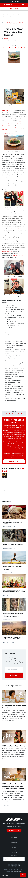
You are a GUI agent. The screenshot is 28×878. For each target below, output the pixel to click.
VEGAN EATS (12, 23)
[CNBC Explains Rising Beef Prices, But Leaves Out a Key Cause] (14, 529)
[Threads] (18, 48)
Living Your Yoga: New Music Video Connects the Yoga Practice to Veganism (12, 568)
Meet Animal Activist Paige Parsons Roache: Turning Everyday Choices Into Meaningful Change (14, 592)
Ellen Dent (5, 38)
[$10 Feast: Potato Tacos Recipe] (14, 731)
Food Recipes (5, 14)
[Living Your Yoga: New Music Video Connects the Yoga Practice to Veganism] (14, 551)
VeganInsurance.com (7, 133)
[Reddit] (12, 48)
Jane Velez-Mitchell (7, 251)
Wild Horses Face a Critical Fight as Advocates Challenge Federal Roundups (12, 639)
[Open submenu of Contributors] (24, 850)
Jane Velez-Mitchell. (18, 255)
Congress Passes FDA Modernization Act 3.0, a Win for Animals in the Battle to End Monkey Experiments (13, 615)
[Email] (24, 48)
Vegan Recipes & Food (21, 23)
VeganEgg (21, 228)
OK (23, 875)
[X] (6, 48)
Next (24, 490)
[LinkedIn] (15, 48)
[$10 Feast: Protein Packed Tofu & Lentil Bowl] (14, 690)
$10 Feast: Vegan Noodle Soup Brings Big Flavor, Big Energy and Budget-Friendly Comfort (13, 786)
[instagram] (15, 1)
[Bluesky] (9, 48)
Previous (5, 490)
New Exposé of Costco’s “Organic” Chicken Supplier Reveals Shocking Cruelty (12, 522)
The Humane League (18, 128)
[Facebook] (3, 48)
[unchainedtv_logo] (14, 818)
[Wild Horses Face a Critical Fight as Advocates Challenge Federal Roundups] (14, 622)
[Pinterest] (21, 48)
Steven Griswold (13, 122)
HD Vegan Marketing (17, 871)
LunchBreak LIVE (17, 22)
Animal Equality (6, 130)
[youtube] (17, 1)
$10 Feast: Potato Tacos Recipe (13, 746)
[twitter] (12, 1)
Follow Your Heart (14, 228)
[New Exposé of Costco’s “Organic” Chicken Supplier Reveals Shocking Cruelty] (14, 506)
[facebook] (9, 865)
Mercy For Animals (7, 128)
